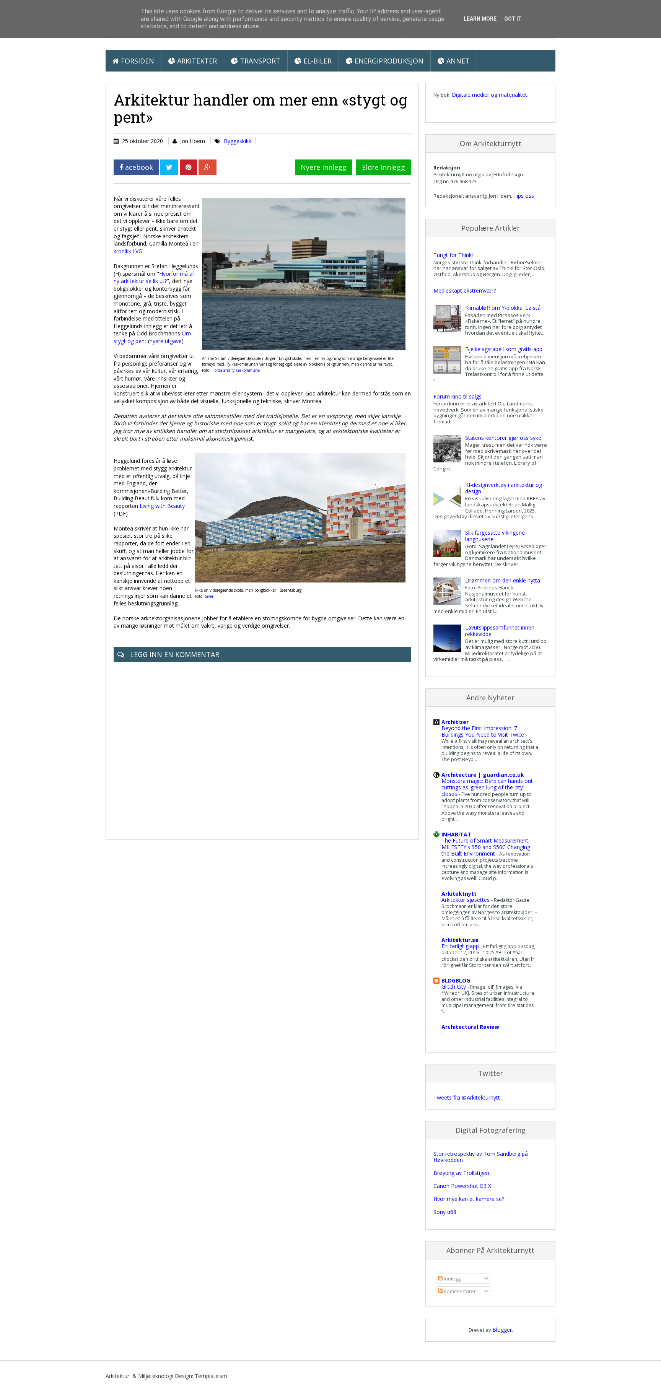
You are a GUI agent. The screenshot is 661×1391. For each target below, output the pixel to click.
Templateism (211, 1376)
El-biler (316, 60)
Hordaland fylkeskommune (236, 370)
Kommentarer (459, 1291)
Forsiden (136, 60)
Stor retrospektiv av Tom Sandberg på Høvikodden (480, 1157)
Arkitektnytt (459, 893)
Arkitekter (196, 60)
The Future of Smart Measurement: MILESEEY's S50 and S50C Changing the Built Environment (485, 847)
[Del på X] (169, 167)
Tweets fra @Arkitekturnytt (466, 1097)
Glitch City (454, 986)
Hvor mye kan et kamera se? (468, 1198)
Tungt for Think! (453, 255)
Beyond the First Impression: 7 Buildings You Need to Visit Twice (483, 731)
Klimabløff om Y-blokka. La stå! (503, 307)
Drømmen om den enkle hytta (502, 580)
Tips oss (523, 195)
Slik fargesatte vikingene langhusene (495, 536)
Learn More (480, 19)
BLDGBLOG (455, 980)
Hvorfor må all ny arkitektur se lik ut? (154, 277)
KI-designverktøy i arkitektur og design (503, 488)
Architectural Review (470, 1026)
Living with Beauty (162, 505)
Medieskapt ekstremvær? (464, 290)
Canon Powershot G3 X (462, 1185)
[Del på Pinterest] (188, 167)
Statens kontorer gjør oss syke (503, 437)
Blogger (502, 1329)
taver (209, 596)
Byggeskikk (237, 141)
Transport (259, 60)
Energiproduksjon (388, 60)
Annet (457, 60)
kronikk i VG (128, 251)
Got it (513, 19)
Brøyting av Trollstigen (461, 1172)
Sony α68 (444, 1211)
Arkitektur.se (460, 940)
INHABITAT (456, 834)
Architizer (455, 722)
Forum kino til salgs (457, 396)
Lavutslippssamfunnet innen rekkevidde (499, 631)
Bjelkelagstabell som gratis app (503, 349)
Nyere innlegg (324, 167)
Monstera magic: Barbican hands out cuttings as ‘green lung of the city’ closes (487, 787)
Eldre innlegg (383, 167)
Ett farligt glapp (460, 946)
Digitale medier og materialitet (489, 94)
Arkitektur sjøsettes (466, 899)
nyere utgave (166, 341)
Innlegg (452, 1278)
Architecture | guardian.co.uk (482, 774)
